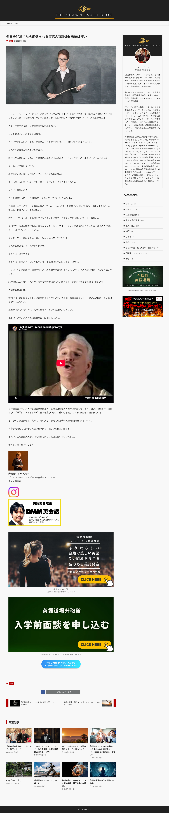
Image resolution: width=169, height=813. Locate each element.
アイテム (131, 203)
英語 (10, 41)
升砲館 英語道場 (135, 220)
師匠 (129, 231)
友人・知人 (132, 225)
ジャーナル (132, 209)
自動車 (130, 236)
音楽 (129, 258)
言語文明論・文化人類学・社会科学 (142, 247)
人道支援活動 (133, 214)
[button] (43, 692)
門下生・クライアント (137, 253)
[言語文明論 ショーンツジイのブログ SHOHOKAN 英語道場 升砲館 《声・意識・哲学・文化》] (84, 11)
